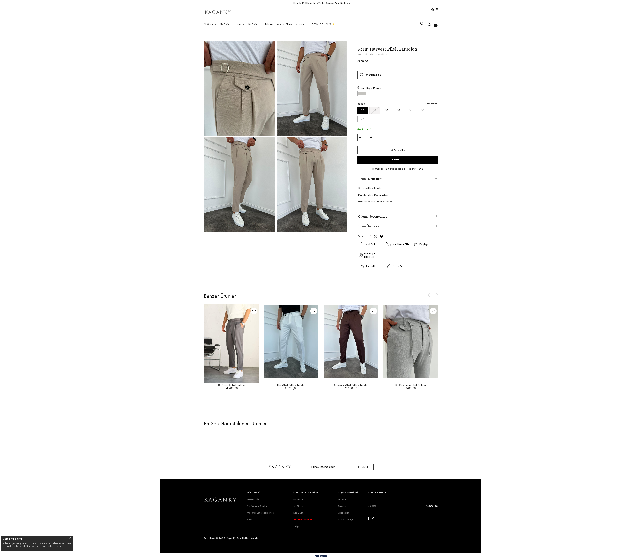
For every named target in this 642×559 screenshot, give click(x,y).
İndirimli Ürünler (303, 519)
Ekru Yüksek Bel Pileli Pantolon (291, 385)
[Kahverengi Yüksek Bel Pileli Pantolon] (351, 342)
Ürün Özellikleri (370, 179)
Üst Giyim (298, 499)
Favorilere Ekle (254, 311)
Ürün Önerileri (369, 226)
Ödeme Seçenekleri (372, 216)
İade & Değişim (346, 519)
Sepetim (342, 506)
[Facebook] (369, 518)
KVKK (250, 519)
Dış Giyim (298, 513)
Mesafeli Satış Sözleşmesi (260, 513)
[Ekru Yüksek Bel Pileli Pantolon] (291, 342)
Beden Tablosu (431, 103)
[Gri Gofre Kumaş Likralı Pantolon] (410, 342)
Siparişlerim (344, 513)
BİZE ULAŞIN (363, 467)
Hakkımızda (253, 499)
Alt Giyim (298, 506)
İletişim (296, 526)
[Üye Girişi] (429, 24)
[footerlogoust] (279, 467)
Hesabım (342, 499)
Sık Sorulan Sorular (257, 506)
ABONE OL (432, 506)
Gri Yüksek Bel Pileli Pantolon (231, 385)
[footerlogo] (220, 500)
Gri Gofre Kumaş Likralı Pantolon (410, 385)
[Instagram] (373, 518)
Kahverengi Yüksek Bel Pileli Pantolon (351, 385)
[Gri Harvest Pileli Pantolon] (362, 93)
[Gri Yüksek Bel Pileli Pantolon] (231, 342)
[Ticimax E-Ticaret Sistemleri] (321, 556)
